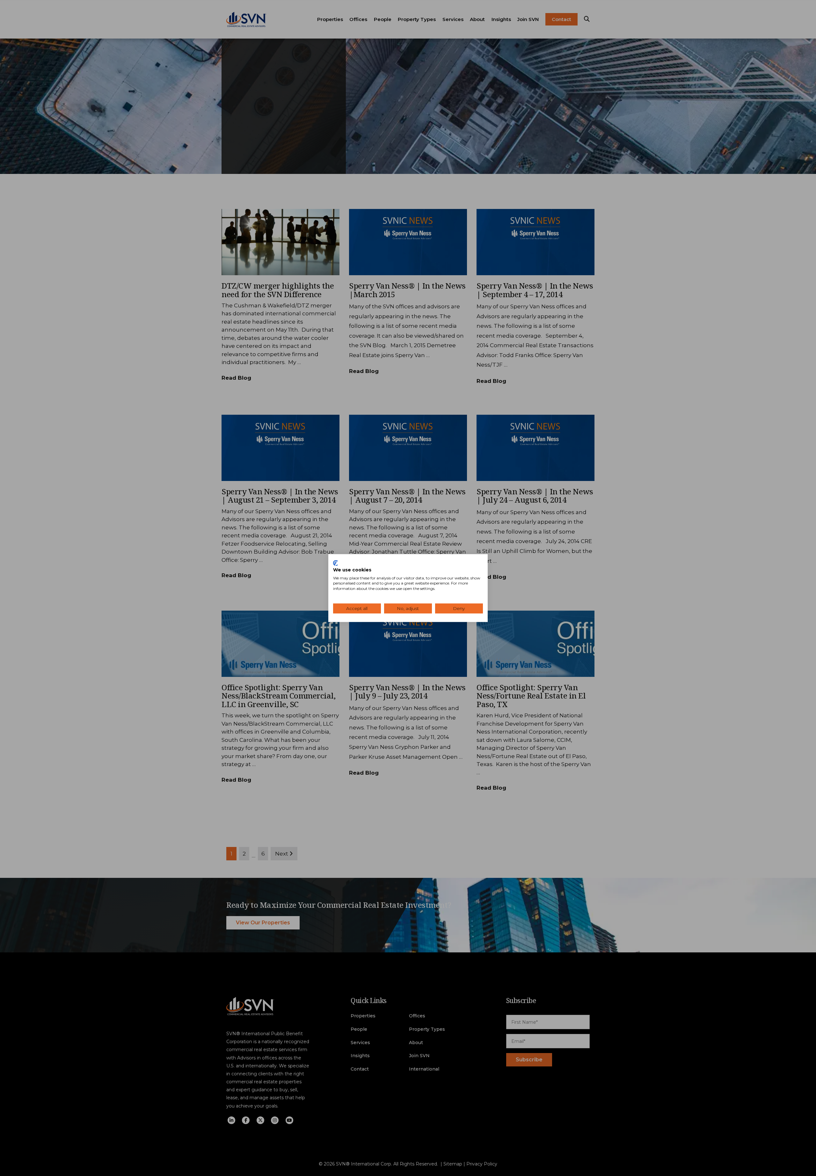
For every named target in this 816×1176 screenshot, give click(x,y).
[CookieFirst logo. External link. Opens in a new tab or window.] (335, 563)
